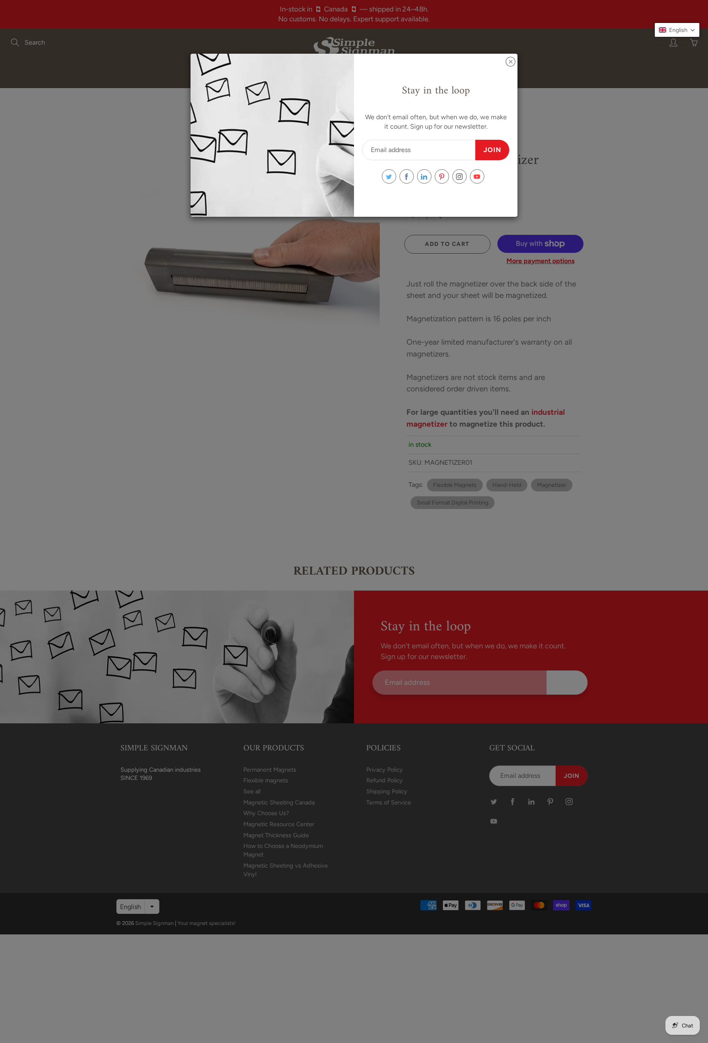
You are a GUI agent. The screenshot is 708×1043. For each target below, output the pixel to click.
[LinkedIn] (424, 176)
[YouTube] (477, 176)
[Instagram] (459, 176)
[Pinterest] (442, 176)
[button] (677, 30)
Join (492, 150)
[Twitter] (389, 176)
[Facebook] (406, 176)
